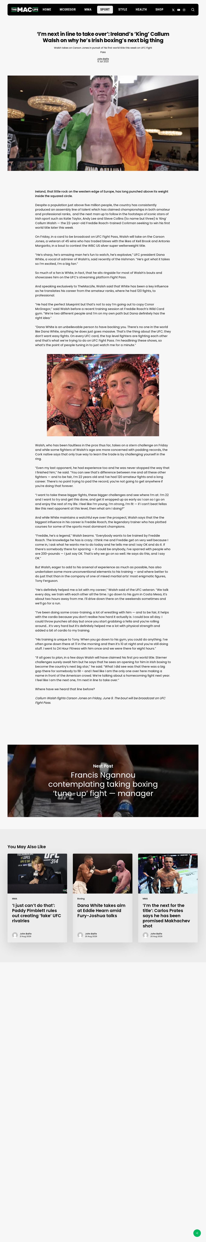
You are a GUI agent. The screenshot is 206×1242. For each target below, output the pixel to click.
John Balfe (103, 58)
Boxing (81, 898)
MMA (14, 898)
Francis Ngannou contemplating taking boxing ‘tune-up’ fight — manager (103, 781)
